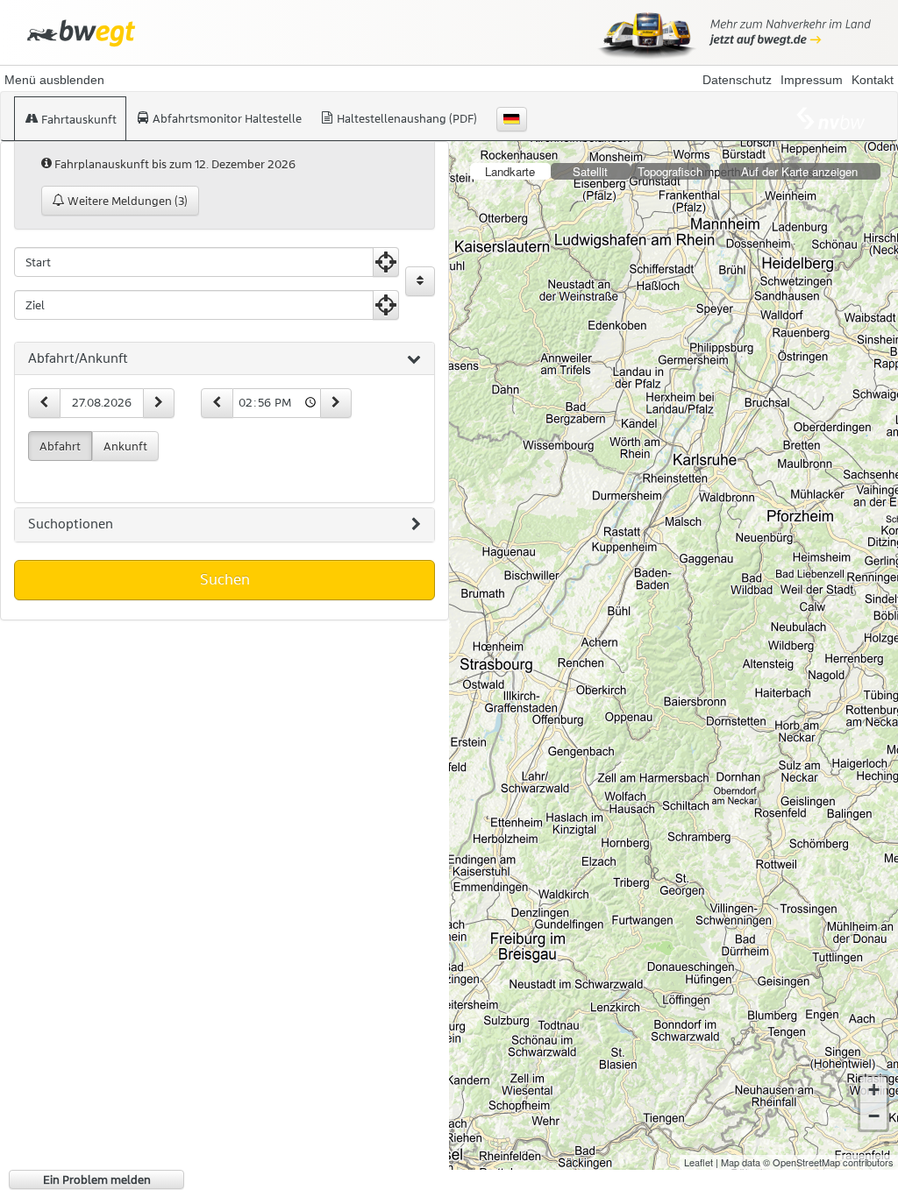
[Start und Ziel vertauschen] (420, 281)
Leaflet (698, 1162)
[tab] (224, 359)
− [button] (874, 1116)
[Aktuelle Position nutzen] (386, 262)
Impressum (811, 80)
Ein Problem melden (97, 1179)
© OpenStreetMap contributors (828, 1162)
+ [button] (874, 1090)
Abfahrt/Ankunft (78, 358)
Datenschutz (737, 80)
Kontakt (873, 80)
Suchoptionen (70, 524)
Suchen (225, 579)
